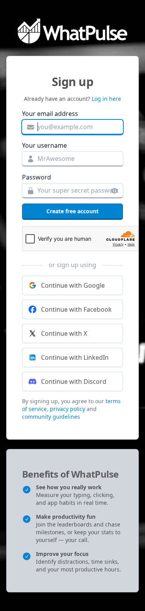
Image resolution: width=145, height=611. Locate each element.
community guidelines (51, 416)
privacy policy (67, 409)
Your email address (50, 113)
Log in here (106, 98)
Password (36, 177)
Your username (44, 145)
